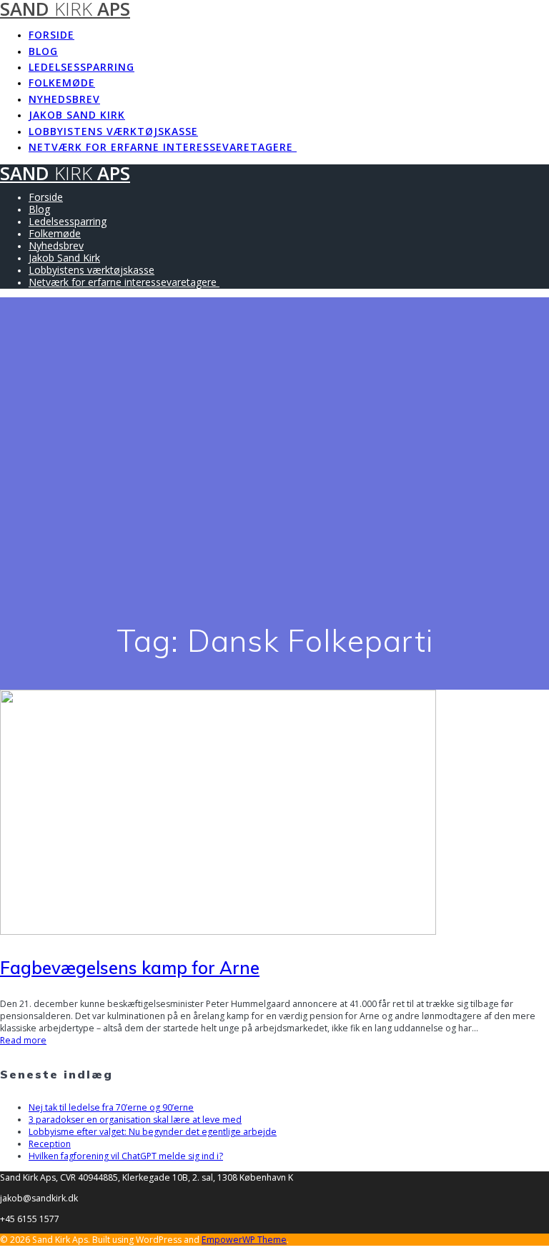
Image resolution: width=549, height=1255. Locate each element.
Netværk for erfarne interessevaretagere (163, 147)
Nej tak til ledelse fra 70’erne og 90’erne (111, 1107)
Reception (50, 1144)
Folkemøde (62, 82)
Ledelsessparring (81, 67)
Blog (43, 51)
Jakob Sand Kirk (77, 114)
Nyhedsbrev (64, 99)
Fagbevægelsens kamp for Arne (129, 967)
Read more (23, 1040)
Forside (51, 34)
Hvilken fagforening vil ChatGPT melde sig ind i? (126, 1156)
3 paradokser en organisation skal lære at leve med (135, 1119)
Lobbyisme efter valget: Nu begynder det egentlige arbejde (153, 1132)
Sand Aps (65, 173)
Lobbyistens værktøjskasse (113, 131)
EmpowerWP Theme (244, 1240)
